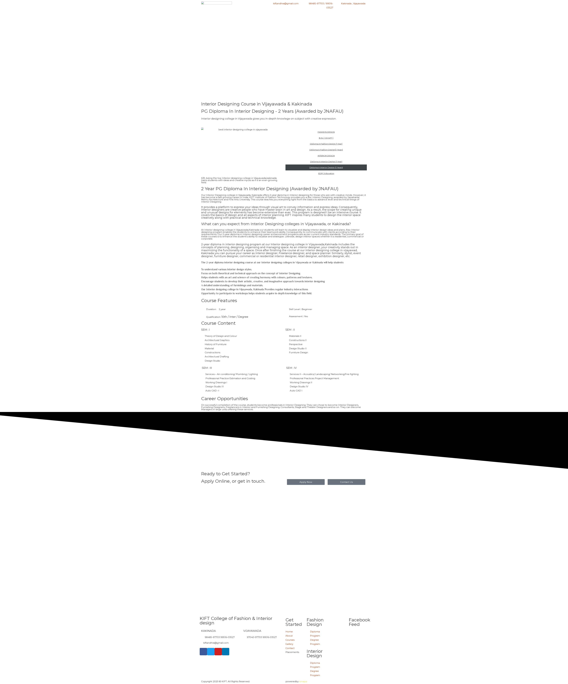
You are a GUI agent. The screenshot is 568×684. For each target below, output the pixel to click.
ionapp (303, 681)
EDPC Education (326, 173)
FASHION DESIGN (326, 132)
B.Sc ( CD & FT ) (326, 138)
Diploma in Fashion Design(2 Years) (326, 150)
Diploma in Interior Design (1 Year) (326, 161)
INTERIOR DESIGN (326, 155)
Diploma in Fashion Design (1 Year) (326, 144)
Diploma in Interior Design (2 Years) (326, 167)
